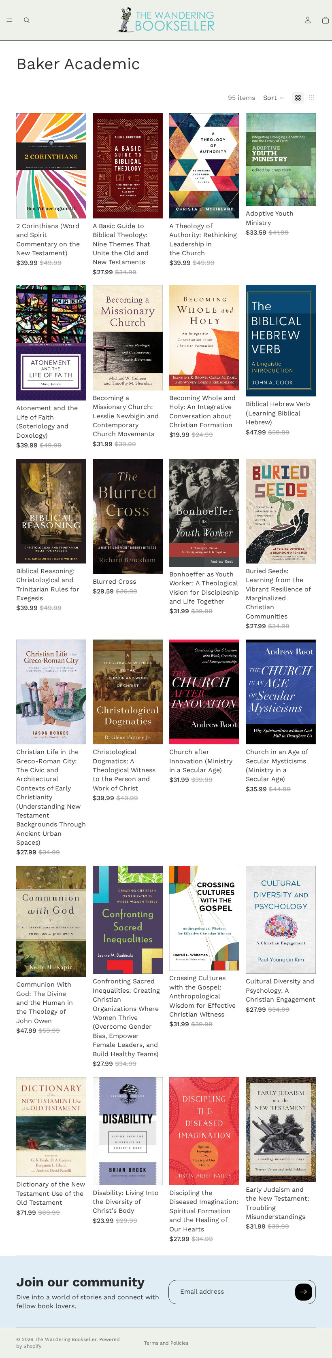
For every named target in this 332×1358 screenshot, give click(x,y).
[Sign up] (303, 1292)
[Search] (27, 20)
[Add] (73, 206)
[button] (273, 98)
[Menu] (9, 20)
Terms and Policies (166, 1343)
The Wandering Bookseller (65, 1339)
